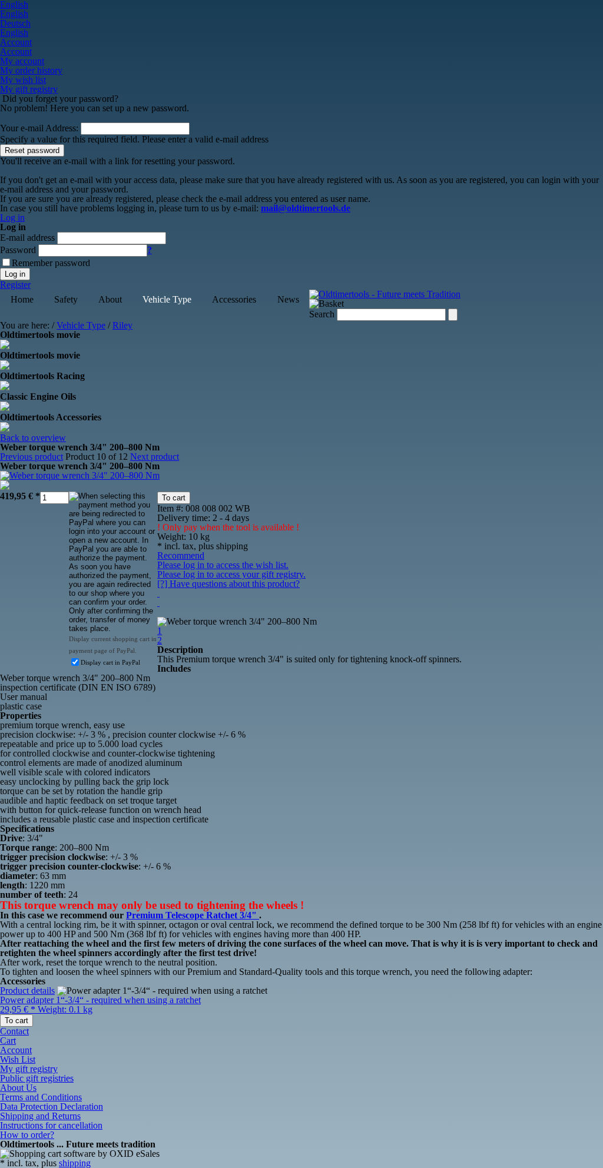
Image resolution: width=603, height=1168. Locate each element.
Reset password (32, 150)
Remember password (51, 263)
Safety (66, 299)
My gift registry (29, 1069)
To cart (173, 497)
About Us (18, 1088)
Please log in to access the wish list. (223, 565)
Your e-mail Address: (39, 128)
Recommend (180, 555)
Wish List (17, 1059)
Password (18, 250)
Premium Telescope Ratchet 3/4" (192, 915)
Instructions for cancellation (51, 1125)
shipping (75, 1163)
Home (22, 299)
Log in (12, 218)
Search (321, 314)
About (110, 299)
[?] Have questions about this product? (228, 584)
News (288, 299)
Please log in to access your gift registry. (231, 574)
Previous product (31, 457)
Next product (154, 457)
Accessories (234, 299)
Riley (122, 325)
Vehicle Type (167, 299)
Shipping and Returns (40, 1116)
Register (15, 285)
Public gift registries (37, 1078)
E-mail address (27, 238)
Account (16, 1050)
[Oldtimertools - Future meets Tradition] (384, 294)
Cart (8, 1041)
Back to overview (33, 438)
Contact (14, 1031)
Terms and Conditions (41, 1097)
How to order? (27, 1135)
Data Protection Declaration (51, 1106)
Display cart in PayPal (110, 662)
